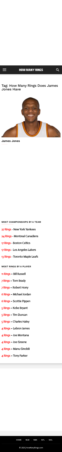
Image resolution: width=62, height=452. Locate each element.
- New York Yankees (19, 229)
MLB (27, 440)
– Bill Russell (14, 274)
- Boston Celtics (16, 243)
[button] (57, 69)
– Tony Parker (14, 355)
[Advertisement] (31, 33)
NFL (43, 440)
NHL (51, 440)
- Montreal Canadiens (20, 236)
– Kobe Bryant (15, 308)
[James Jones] (31, 115)
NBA (35, 440)
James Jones (11, 141)
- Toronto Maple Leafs (20, 256)
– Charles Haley (15, 321)
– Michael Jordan (16, 294)
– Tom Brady (14, 280)
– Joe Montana (15, 335)
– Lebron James (16, 328)
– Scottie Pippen (16, 301)
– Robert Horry (15, 287)
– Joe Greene (14, 342)
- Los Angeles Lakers (19, 250)
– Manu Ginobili (16, 349)
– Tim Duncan (14, 314)
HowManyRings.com (34, 447)
